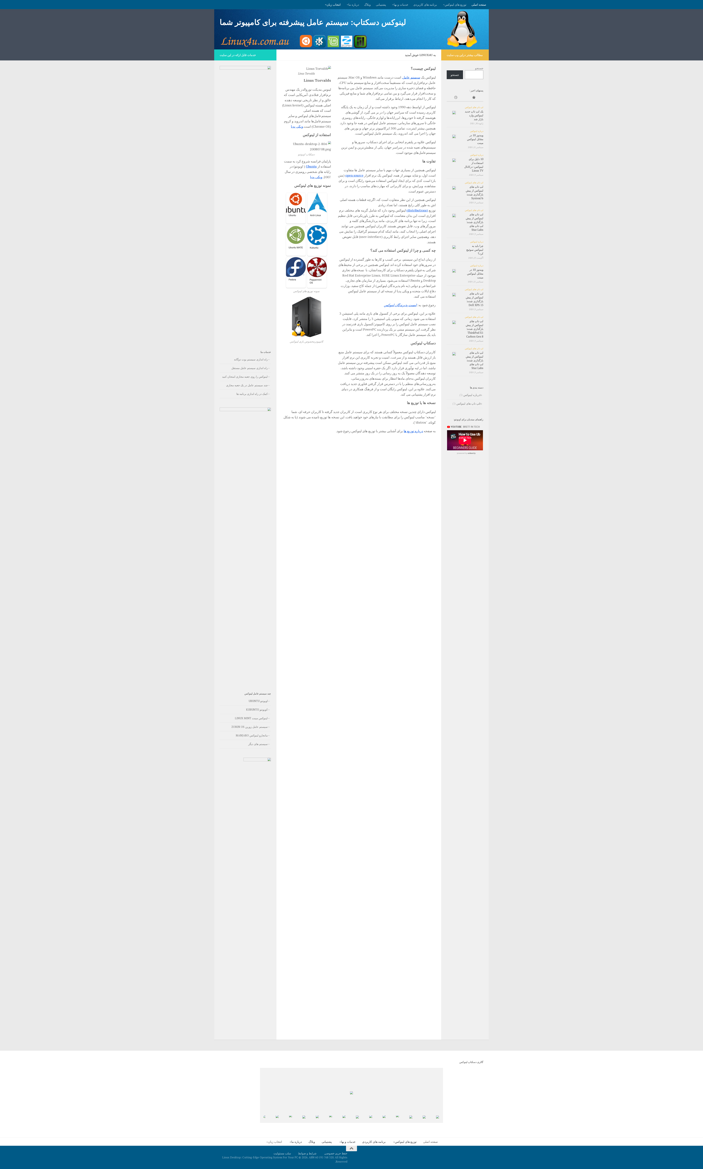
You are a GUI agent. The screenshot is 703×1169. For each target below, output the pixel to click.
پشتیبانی (381, 5)
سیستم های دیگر (258, 744)
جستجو (479, 68)
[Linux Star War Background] (312, 1119)
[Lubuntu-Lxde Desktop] (325, 1119)
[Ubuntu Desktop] (379, 1119)
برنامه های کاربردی (425, 5)
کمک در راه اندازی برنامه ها (252, 394)
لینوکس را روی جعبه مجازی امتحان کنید (245, 376)
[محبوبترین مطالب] (474, 98)
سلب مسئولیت (282, 1153)
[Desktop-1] (419, 1119)
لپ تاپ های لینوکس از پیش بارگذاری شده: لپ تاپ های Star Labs (474, 221)
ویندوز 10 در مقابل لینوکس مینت (475, 139)
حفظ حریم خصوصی (335, 1153)
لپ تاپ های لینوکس (474, 107)
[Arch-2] (405, 1119)
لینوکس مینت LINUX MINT (251, 718)
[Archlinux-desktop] (432, 1119)
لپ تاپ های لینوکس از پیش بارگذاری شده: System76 (474, 192)
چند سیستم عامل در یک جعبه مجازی (247, 385)
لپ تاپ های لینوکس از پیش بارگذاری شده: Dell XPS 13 (474, 299)
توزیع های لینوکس (455, 5)
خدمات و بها (401, 5)
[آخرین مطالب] (456, 98)
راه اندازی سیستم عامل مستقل (249, 368)
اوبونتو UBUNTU (258, 701)
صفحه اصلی (478, 5)
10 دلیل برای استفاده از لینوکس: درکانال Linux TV (473, 164)
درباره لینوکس (476, 130)
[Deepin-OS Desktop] (298, 1119)
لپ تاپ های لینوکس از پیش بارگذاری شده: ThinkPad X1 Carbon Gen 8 (474, 328)
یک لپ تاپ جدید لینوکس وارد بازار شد (474, 115)
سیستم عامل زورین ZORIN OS (249, 727)
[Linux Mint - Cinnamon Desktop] (272, 1119)
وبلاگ (367, 5)
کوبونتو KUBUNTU (257, 709)
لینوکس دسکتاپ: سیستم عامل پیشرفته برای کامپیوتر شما (313, 22)
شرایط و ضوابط (307, 1153)
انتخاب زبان (334, 5)
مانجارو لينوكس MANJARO (252, 735)
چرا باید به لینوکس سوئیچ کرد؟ (474, 249)
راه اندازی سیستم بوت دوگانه (251, 359)
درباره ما (353, 5)
